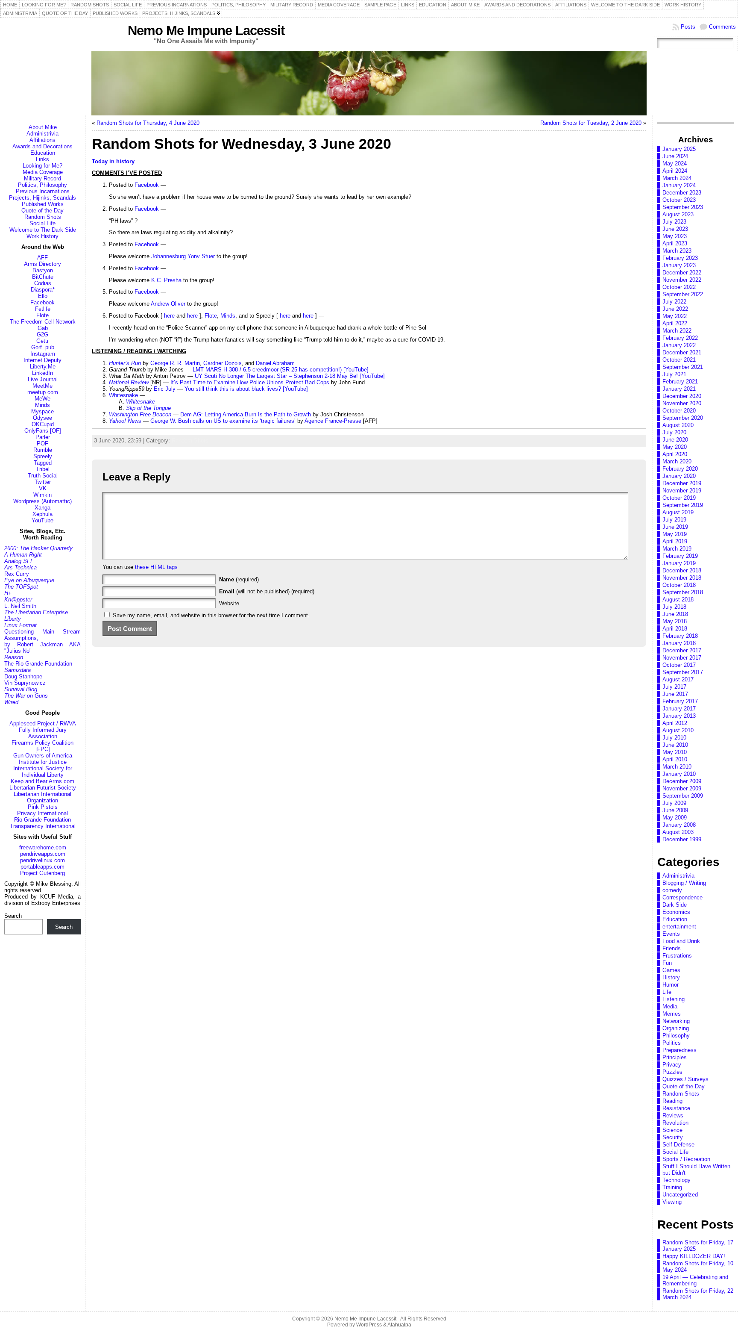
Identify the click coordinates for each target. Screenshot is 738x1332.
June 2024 (675, 156)
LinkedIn (42, 373)
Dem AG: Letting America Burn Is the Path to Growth (245, 414)
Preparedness (679, 1050)
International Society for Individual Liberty (42, 771)
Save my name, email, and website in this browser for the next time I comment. (211, 615)
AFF (42, 257)
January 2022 (679, 345)
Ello (42, 296)
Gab (43, 328)
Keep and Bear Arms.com (42, 781)
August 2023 (678, 214)
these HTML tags (156, 567)
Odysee (42, 418)
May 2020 (674, 447)
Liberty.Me (43, 366)
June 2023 (675, 229)
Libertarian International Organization (42, 797)
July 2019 (674, 519)
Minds (42, 405)
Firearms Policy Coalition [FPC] (42, 746)
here (169, 315)
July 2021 (674, 374)
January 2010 (679, 774)
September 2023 (682, 207)
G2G (42, 334)
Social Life (42, 223)
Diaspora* (43, 289)
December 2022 (681, 272)
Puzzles (672, 1072)
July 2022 (674, 301)
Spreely (42, 456)
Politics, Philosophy (42, 185)
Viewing (672, 1202)
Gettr (42, 341)
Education (42, 153)
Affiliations (42, 140)
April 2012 (674, 723)
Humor (670, 984)
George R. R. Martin (175, 363)
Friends (671, 948)
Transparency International (43, 826)
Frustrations (677, 955)
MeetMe (42, 386)
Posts (688, 27)
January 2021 (679, 389)
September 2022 (682, 294)
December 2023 (681, 192)
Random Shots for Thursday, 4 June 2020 (148, 123)
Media (669, 1006)
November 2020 (681, 403)
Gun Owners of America (42, 755)
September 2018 (682, 592)
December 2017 (681, 650)
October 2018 (679, 585)
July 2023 (674, 221)
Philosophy (676, 1035)
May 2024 (674, 163)
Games (671, 970)
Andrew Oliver (168, 304)
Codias (42, 283)
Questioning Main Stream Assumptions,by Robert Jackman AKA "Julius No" (42, 641)
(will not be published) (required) (266, 591)
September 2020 (682, 418)
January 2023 (679, 265)
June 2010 (675, 745)
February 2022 (680, 338)
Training (672, 1187)
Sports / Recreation (686, 1159)
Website (229, 603)
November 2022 (681, 280)
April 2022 (674, 323)
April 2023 (674, 243)
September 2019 (682, 505)
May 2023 (674, 236)
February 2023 (680, 258)
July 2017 (674, 687)
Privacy (671, 1064)
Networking (676, 1021)
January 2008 (679, 825)
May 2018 (674, 621)
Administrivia (42, 133)
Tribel (43, 469)
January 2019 (679, 563)
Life (666, 992)
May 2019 (674, 534)
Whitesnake (123, 395)
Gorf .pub (42, 347)
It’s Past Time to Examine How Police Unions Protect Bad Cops (249, 382)
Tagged (43, 463)
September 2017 (682, 672)
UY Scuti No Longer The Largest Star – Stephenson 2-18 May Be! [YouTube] (290, 376)
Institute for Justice (43, 762)
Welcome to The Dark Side (42, 230)
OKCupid (43, 424)
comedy (672, 890)
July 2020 (674, 432)
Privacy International (42, 813)
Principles (674, 1057)
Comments (722, 27)
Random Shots (42, 217)
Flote (42, 315)
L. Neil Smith (20, 606)
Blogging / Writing (684, 883)
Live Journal (43, 379)
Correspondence (682, 897)
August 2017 (678, 679)
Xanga (42, 507)
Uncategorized (680, 1194)
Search (13, 916)
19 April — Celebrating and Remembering (695, 1280)
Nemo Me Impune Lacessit (206, 30)
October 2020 (679, 410)
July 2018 (674, 607)
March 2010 (676, 766)
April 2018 (674, 628)
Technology (676, 1180)
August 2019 (678, 512)
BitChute (42, 277)
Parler (42, 437)
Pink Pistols (43, 807)
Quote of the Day (42, 210)
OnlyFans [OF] (42, 430)
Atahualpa (399, 1325)
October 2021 (679, 360)
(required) (239, 579)
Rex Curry (16, 574)
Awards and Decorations (42, 146)
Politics (671, 1043)
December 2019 (681, 483)
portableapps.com (42, 866)
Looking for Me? (42, 165)
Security (672, 1137)
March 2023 (676, 251)
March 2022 (676, 330)
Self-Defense (678, 1144)
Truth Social (43, 475)
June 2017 (675, 694)
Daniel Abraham (275, 363)
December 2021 (681, 352)
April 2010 (674, 759)
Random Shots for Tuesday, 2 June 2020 (590, 123)
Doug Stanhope (23, 676)
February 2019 (680, 556)
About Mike (43, 127)
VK (43, 488)
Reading (672, 1101)
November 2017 (681, 657)
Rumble (42, 450)
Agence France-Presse (333, 421)
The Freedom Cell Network (43, 321)
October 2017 (679, 665)
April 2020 (674, 454)
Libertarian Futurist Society (42, 787)
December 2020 (681, 396)
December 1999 (681, 839)
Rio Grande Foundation (42, 819)
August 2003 (678, 832)
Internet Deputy (42, 360)
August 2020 (678, 425)
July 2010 (674, 737)
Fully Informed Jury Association (43, 733)
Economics (676, 912)
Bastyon (42, 270)
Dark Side (674, 905)
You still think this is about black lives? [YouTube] (246, 389)
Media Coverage (43, 172)
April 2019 (674, 541)
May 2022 (674, 316)
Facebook (42, 302)
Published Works (43, 204)
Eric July (165, 389)
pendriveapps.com (42, 854)
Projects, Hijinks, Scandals (42, 197)
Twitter (43, 482)
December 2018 (681, 570)
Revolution (675, 1123)
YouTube (42, 520)
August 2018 (678, 599)
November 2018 (681, 578)
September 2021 (682, 367)
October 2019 (679, 498)
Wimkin (42, 495)
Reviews (672, 1115)
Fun (667, 963)
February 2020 (680, 469)
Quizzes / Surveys (685, 1079)
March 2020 (676, 461)
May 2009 (674, 817)
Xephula (42, 514)
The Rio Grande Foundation (38, 663)
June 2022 (675, 309)
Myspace (42, 411)
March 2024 (676, 178)
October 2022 (679, 287)
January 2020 (679, 476)
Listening (673, 999)
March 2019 (676, 548)
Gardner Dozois (222, 363)
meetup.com (42, 392)
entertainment (679, 926)
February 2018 (680, 636)
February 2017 (680, 701)
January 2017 (679, 708)
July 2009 (674, 803)
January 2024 (679, 185)
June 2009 (675, 810)
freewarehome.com (42, 847)
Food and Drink (681, 941)
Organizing (675, 1028)
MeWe (42, 398)
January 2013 (679, 716)
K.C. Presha (166, 280)
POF (42, 443)
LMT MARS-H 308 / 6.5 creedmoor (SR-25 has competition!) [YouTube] (281, 369)
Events (671, 934)
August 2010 (678, 730)
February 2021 (680, 381)
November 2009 (681, 788)
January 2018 (679, 643)
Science (672, 1130)
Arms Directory (42, 264)
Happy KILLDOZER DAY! (693, 1256)
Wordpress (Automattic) (42, 501)
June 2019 (675, 527)
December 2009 (681, 781)
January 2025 (679, 149)
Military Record (42, 178)
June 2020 (675, 439)
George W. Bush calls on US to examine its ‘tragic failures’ (223, 421)
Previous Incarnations (43, 191)
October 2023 (679, 200)
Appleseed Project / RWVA (42, 723)
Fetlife (42, 309)
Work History (42, 236)
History (671, 977)
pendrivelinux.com (42, 860)
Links (42, 159)
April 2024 (674, 171)
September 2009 (682, 796)
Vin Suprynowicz (25, 683)
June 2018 (675, 614)
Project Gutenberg (42, 873)
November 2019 (681, 490)
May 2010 (674, 752)
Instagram (42, 354)
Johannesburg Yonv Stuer (183, 256)
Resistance (676, 1108)
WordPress (369, 1325)
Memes (671, 1014)
